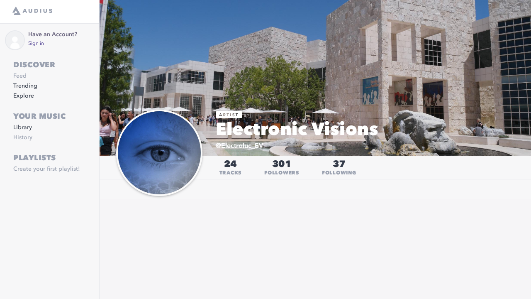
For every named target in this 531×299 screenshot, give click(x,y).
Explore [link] (23, 96)
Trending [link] (25, 86)
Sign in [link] (36, 43)
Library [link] (22, 127)
